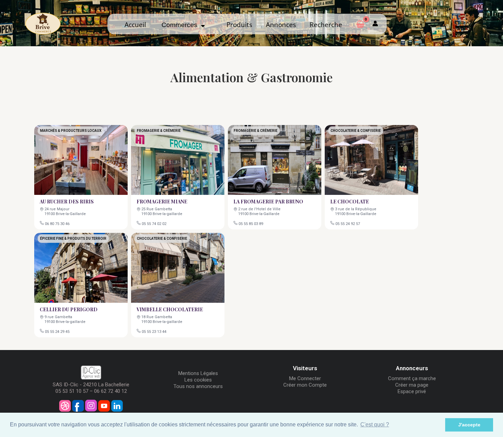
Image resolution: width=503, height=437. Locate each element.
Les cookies (198, 380)
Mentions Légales (198, 373)
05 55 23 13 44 (154, 331)
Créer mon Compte (305, 385)
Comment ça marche (412, 378)
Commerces (181, 24)
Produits (239, 24)
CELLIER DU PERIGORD (69, 309)
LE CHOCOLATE (349, 201)
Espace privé (412, 391)
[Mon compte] (375, 24)
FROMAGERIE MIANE (162, 201)
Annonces (281, 24)
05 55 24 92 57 (347, 224)
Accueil (135, 24)
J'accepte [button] (469, 424)
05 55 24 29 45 (57, 331)
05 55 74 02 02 (154, 224)
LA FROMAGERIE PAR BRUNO (268, 201)
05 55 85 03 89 (250, 224)
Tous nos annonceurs (198, 386)
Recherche (326, 24)
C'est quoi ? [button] (374, 424)
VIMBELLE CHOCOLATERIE (170, 309)
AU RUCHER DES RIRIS (67, 201)
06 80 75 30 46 (57, 224)
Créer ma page (411, 385)
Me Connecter (305, 378)
